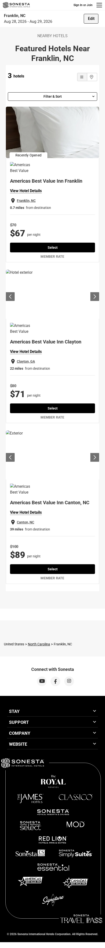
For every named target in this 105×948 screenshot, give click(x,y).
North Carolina (39, 644)
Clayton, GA (26, 361)
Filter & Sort (52, 96)
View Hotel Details (26, 190)
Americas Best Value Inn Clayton (45, 342)
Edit (91, 18)
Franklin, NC (26, 201)
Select (53, 247)
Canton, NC (25, 522)
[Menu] (99, 5)
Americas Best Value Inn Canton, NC (49, 502)
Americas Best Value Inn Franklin (46, 181)
